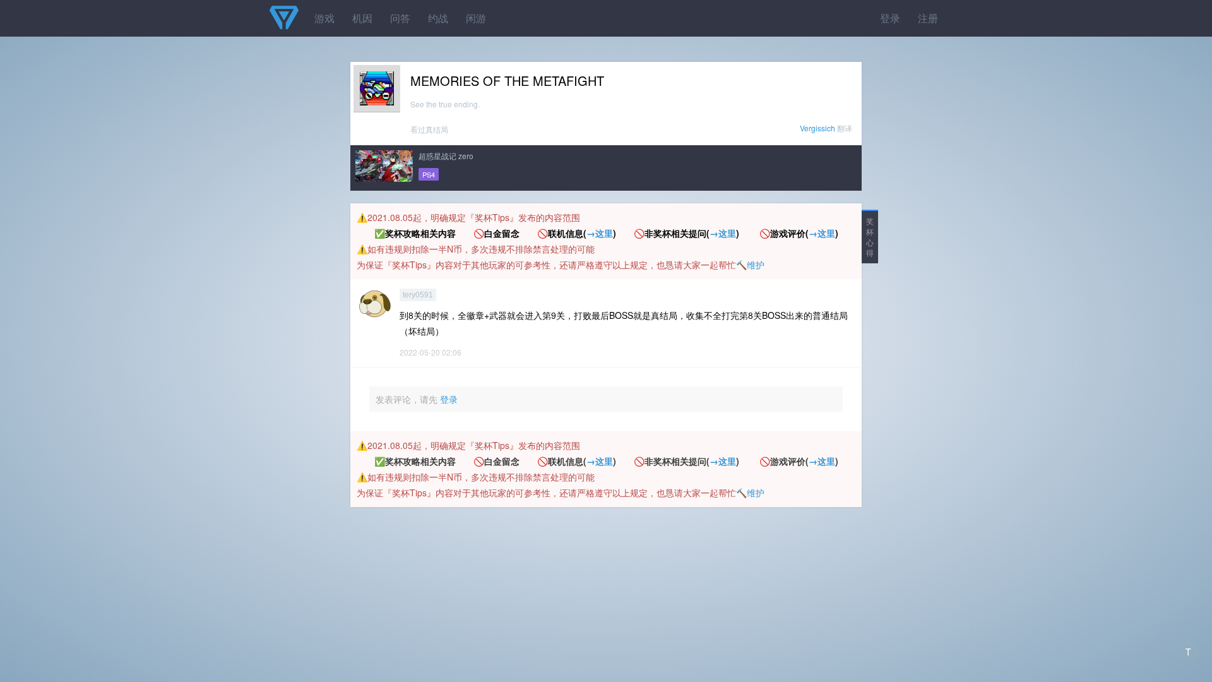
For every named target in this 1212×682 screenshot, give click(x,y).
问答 (400, 18)
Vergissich (817, 128)
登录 (890, 18)
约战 (438, 18)
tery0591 (418, 294)
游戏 (324, 18)
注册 (928, 18)
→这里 (599, 233)
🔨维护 (750, 264)
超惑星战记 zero (446, 155)
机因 (362, 18)
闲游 (476, 18)
